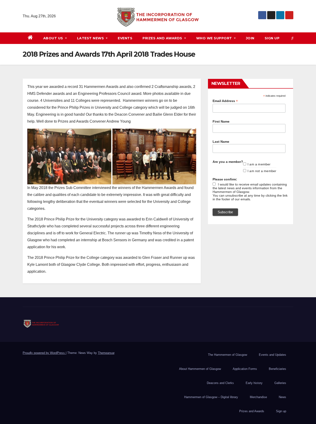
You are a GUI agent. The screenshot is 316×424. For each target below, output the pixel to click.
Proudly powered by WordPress (44, 353)
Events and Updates (272, 354)
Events (125, 38)
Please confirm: (225, 179)
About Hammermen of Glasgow (200, 369)
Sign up (272, 38)
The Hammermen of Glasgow (227, 354)
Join (250, 38)
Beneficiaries (277, 369)
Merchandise (258, 397)
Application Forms (245, 369)
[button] (292, 38)
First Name (221, 121)
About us (53, 38)
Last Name (221, 141)
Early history (254, 383)
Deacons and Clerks (220, 383)
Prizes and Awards (251, 411)
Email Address (225, 101)
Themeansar (106, 353)
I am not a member (262, 171)
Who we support (214, 38)
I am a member (259, 164)
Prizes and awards (163, 38)
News (282, 397)
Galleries (280, 383)
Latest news (91, 38)
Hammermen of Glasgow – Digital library (211, 397)
